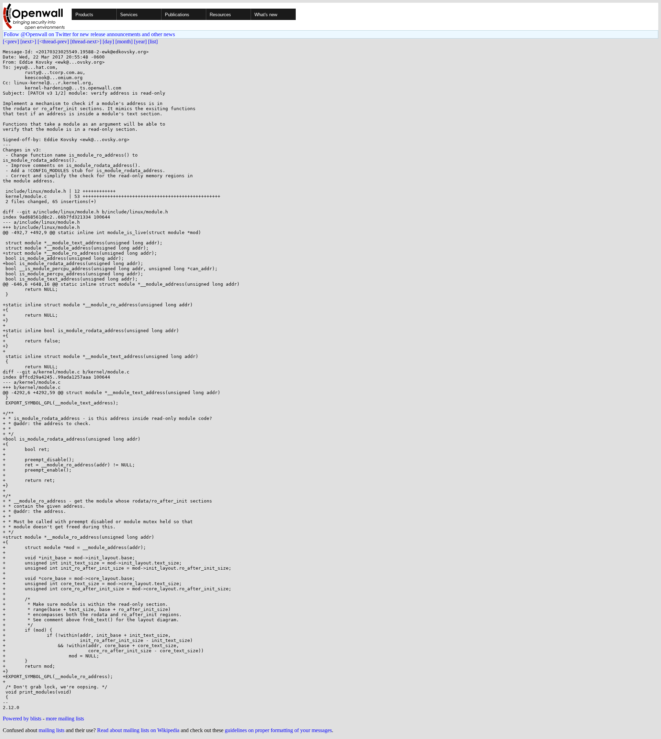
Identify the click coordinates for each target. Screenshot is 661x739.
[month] (124, 41)
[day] (108, 41)
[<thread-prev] (53, 41)
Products (84, 14)
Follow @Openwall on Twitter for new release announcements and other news (89, 34)
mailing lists (51, 730)
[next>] (28, 41)
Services (129, 14)
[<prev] (11, 41)
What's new (265, 14)
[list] (153, 41)
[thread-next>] (85, 41)
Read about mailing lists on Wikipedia (138, 730)
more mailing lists (65, 718)
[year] (140, 41)
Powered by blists (22, 718)
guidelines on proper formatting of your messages (278, 730)
